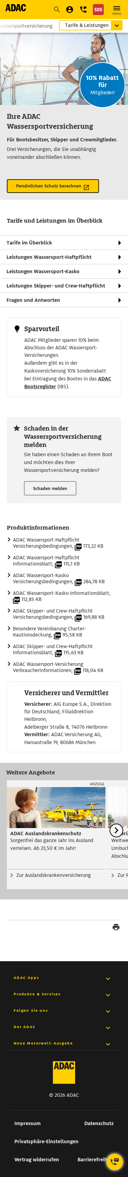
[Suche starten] (56, 9)
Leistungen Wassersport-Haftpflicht (48, 257)
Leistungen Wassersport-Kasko (43, 271)
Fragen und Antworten (33, 300)
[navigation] (64, 271)
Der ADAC (25, 1026)
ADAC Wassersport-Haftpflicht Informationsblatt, (46, 561)
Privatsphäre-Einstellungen (46, 1141)
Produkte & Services (37, 994)
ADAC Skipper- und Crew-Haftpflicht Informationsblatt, (53, 649)
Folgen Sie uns (31, 1010)
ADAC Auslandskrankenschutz (45, 833)
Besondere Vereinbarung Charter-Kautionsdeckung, (49, 632)
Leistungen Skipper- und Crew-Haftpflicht (55, 286)
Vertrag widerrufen (36, 1160)
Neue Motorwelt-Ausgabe (43, 1043)
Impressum (27, 1123)
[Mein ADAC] (69, 9)
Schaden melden (50, 488)
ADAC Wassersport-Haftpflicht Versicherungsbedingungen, (58, 543)
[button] (83, 9)
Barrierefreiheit (95, 1160)
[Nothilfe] (98, 9)
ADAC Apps (26, 977)
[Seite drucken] (116, 928)
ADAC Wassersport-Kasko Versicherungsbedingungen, (59, 578)
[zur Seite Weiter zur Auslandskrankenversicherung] (56, 807)
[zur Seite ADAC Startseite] (15, 7)
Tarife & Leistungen (87, 25)
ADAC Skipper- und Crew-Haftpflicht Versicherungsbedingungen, (58, 614)
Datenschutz (99, 1123)
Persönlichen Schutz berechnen (48, 186)
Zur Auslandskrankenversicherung (53, 875)
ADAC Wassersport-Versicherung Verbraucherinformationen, (58, 667)
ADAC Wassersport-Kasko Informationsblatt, (62, 596)
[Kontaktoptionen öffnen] (114, 1162)
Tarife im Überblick (29, 243)
